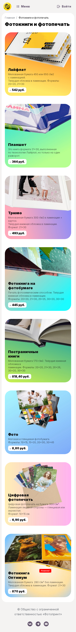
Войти (66, 6)
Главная (10, 17)
